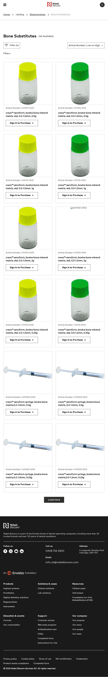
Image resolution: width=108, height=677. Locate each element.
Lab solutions (44, 593)
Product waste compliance (16, 663)
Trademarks (82, 659)
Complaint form (45, 638)
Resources (78, 584)
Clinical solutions (46, 589)
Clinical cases (79, 589)
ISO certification (64, 659)
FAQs (40, 634)
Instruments (9, 607)
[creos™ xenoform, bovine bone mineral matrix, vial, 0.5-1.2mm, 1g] (80, 155)
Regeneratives (37, 14)
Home (6, 14)
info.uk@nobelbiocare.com (62, 562)
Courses (7, 620)
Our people (77, 629)
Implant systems (11, 589)
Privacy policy (10, 659)
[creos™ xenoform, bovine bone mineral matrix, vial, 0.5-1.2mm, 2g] (80, 228)
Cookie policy (27, 659)
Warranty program (47, 625)
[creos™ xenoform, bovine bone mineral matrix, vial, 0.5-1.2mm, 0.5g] (80, 83)
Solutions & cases (47, 584)
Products (8, 584)
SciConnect (77, 593)
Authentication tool (47, 629)
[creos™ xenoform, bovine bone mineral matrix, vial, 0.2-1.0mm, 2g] (28, 228)
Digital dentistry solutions (16, 598)
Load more (54, 500)
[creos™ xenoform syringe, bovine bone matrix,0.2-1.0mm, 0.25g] (28, 444)
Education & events (13, 616)
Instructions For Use (47, 643)
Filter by (14, 45)
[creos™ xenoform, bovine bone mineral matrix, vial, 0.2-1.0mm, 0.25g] (28, 300)
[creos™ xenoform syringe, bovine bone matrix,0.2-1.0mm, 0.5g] (28, 372)
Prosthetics (8, 593)
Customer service (46, 620)
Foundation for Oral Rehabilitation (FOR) (82, 599)
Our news (77, 634)
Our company (79, 616)
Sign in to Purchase (20, 123)
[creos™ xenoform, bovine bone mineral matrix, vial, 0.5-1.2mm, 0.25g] (80, 300)
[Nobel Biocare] (54, 5)
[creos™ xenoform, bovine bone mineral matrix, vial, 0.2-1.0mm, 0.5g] (28, 83)
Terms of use (45, 659)
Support (42, 616)
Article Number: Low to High (84, 45)
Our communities (11, 625)
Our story (77, 625)
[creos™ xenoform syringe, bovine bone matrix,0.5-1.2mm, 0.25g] (80, 444)
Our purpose (78, 620)
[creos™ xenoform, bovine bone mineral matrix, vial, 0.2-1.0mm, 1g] (28, 155)
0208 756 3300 (55, 551)
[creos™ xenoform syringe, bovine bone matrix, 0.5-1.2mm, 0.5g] (80, 372)
